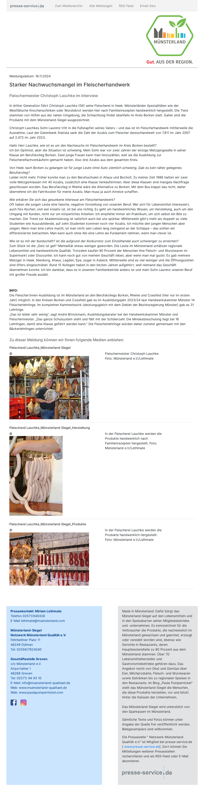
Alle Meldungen (100, 6)
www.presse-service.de (141, 747)
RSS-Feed (125, 6)
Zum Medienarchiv (68, 6)
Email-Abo (147, 6)
